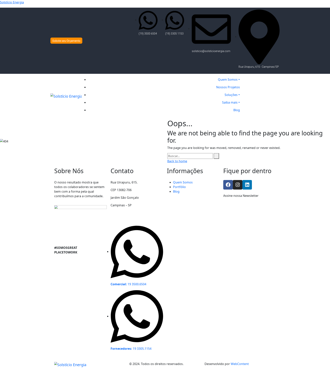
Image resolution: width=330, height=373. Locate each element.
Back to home (177, 161)
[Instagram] (237, 185)
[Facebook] (228, 185)
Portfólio (179, 187)
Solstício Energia (12, 2)
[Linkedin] (247, 185)
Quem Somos (183, 182)
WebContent (240, 364)
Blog (176, 191)
